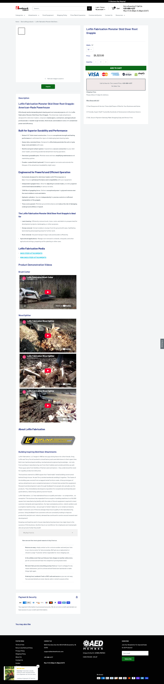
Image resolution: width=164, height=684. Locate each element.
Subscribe (128, 659)
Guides (18, 663)
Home (17, 21)
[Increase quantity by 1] (106, 62)
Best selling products (27, 21)
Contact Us (108, 15)
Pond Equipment (48, 15)
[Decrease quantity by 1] (96, 62)
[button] (48, 532)
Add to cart (116, 68)
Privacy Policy (20, 651)
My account (100, 9)
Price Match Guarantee (77, 15)
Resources (119, 15)
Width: (89, 45)
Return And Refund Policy (24, 648)
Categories (19, 15)
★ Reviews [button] (162, 343)
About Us (19, 657)
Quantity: (89, 62)
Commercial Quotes (95, 15)
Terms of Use (20, 645)
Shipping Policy (62, 15)
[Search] (89, 8)
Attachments (32, 15)
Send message (82, 27)
